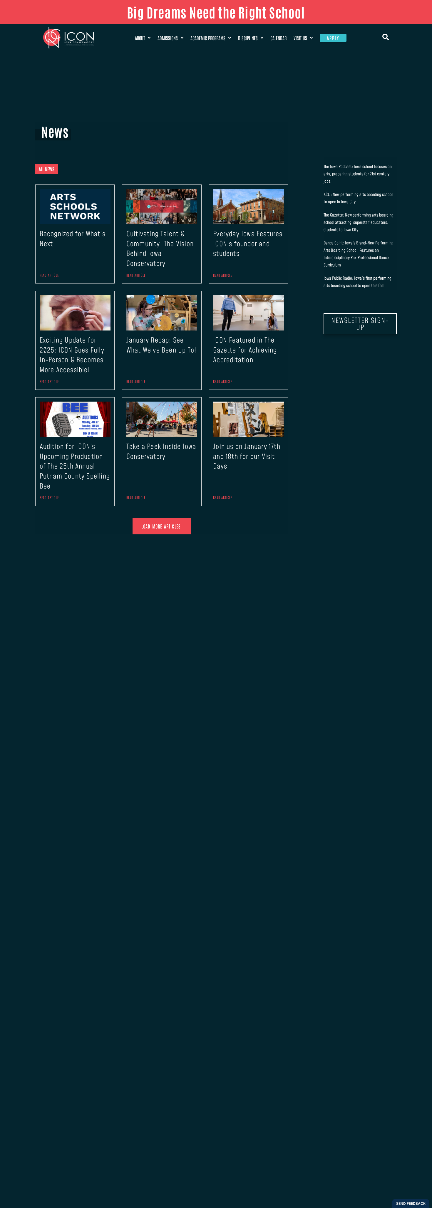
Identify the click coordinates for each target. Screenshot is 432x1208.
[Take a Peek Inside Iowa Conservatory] (161, 419)
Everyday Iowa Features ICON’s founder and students (247, 244)
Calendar (278, 38)
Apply (333, 38)
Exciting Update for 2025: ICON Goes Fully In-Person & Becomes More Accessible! (72, 355)
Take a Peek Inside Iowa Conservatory (161, 452)
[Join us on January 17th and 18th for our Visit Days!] (248, 419)
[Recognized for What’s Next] (75, 206)
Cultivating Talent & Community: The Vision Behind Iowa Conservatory (160, 249)
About (140, 38)
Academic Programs (207, 38)
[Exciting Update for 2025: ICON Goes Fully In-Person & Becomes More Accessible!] (75, 313)
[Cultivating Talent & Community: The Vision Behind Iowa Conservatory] (161, 206)
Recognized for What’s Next (73, 239)
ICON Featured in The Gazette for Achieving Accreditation (245, 350)
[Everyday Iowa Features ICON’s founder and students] (248, 206)
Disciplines (248, 38)
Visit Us (300, 38)
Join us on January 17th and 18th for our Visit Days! (246, 457)
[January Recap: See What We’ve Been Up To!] (161, 313)
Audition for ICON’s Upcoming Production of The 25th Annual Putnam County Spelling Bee (75, 466)
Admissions (168, 38)
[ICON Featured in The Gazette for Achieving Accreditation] (248, 313)
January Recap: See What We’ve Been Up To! (161, 345)
